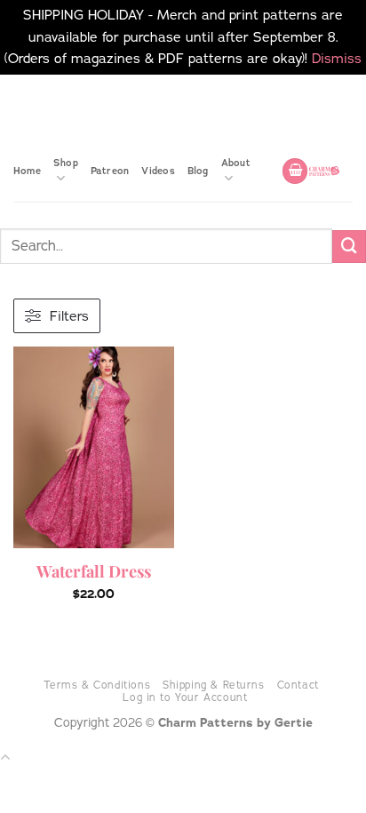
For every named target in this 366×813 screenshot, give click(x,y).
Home (27, 170)
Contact (298, 685)
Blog (198, 170)
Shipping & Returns (214, 685)
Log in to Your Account (185, 697)
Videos (157, 170)
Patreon (110, 170)
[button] (294, 171)
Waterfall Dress (93, 571)
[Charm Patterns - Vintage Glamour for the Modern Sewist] (324, 170)
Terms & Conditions (97, 685)
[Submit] (349, 247)
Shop (65, 162)
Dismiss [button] (337, 58)
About (236, 162)
